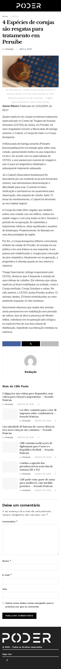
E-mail (7, 574)
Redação (9, 49)
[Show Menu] (3, 5)
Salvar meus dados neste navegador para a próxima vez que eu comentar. (29, 605)
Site (4, 589)
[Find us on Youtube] (11, 660)
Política (14, 16)
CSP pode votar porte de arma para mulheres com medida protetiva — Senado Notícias (37, 483)
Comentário (10, 521)
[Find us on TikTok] (7, 660)
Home (5, 16)
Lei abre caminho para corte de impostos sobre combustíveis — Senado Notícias (38, 413)
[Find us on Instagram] (15, 660)
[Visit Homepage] (29, 5)
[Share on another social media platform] (50, 343)
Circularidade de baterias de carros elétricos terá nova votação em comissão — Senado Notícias (28, 430)
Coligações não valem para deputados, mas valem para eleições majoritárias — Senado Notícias (27, 397)
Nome (6, 560)
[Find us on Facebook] (3, 660)
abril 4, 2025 (26, 49)
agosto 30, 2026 (25, 404)
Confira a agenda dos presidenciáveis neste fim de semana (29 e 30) (36, 466)
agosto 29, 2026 (25, 437)
